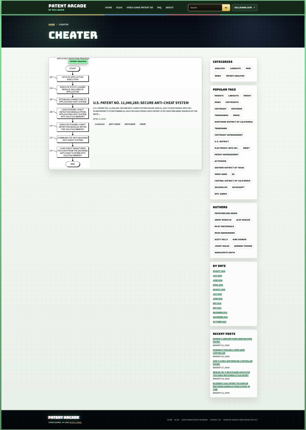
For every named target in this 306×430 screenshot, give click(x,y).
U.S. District (222, 141)
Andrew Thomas (243, 246)
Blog (119, 7)
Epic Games (221, 193)
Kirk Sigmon (239, 239)
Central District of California (232, 180)
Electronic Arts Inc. (226, 148)
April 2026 (218, 284)
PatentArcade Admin (226, 213)
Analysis (220, 68)
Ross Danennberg (225, 233)
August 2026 (219, 271)
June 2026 (217, 280)
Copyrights (232, 102)
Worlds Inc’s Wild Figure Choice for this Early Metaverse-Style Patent (231, 374)
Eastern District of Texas (229, 167)
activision (220, 161)
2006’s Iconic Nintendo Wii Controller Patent (233, 363)
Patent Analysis (235, 75)
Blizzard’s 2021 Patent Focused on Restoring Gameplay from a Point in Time (231, 386)
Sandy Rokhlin (223, 219)
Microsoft (238, 187)
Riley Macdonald (224, 226)
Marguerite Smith (225, 252)
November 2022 (220, 317)
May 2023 (217, 307)
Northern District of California (234, 121)
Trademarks (221, 115)
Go (226, 7)
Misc (248, 68)
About (170, 7)
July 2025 (217, 294)
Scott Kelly (221, 239)
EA (233, 174)
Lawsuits (235, 68)
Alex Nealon (243, 219)
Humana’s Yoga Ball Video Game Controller (229, 351)
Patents (219, 95)
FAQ (159, 7)
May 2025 (217, 303)
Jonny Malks (222, 246)
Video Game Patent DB (140, 7)
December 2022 (220, 312)
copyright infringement (229, 135)
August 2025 (219, 289)
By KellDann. (76, 422)
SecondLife (221, 187)
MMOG (236, 115)
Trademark (221, 128)
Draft (246, 148)
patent (247, 95)
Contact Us (215, 419)
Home (108, 7)
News (218, 75)
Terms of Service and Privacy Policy (240, 419)
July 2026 (217, 275)
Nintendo (236, 108)
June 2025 (217, 298)
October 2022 (219, 321)
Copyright (220, 108)
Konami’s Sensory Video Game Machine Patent (232, 340)
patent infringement (227, 154)
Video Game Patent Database (195, 419)
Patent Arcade (64, 417)
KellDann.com (243, 7)
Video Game (221, 174)
